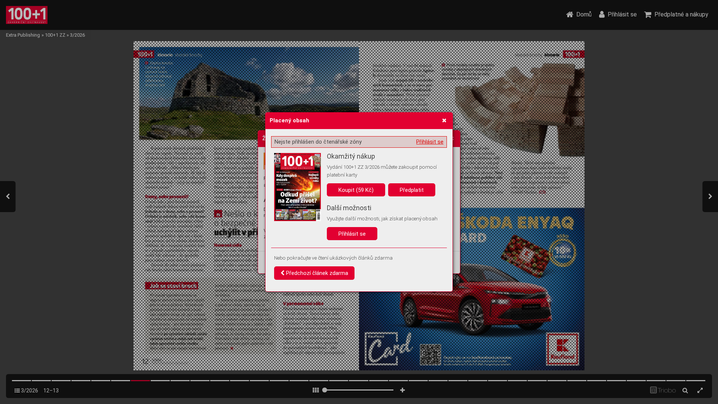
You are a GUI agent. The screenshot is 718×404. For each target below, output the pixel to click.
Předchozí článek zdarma (316, 273)
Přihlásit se (430, 141)
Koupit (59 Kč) (356, 190)
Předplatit (412, 190)
